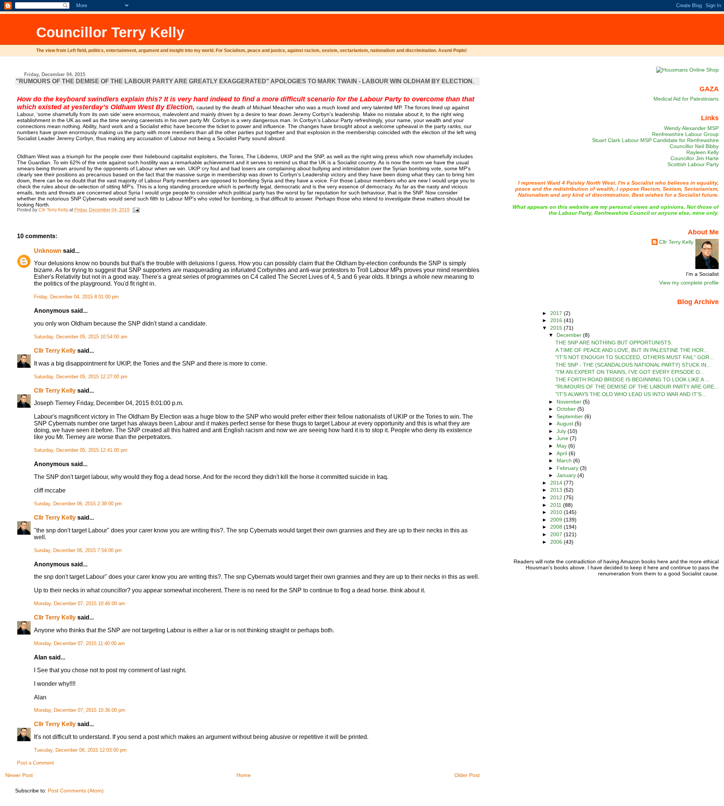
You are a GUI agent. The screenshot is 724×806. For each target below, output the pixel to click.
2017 (557, 313)
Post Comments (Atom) (76, 791)
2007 (557, 534)
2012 (557, 497)
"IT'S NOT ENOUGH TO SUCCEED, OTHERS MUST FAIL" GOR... (634, 357)
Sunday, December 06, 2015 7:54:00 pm (78, 550)
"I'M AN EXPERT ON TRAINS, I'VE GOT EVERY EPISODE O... (629, 372)
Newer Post (19, 775)
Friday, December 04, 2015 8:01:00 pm (76, 297)
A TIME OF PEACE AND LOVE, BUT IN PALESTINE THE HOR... (631, 350)
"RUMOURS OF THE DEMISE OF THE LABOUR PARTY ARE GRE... (637, 387)
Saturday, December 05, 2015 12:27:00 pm (80, 376)
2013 (557, 490)
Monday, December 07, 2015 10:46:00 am (79, 603)
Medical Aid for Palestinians (686, 99)
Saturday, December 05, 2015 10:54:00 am (80, 337)
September (570, 416)
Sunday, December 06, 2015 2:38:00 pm (78, 503)
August (566, 424)
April (563, 453)
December (570, 335)
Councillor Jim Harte (694, 158)
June (563, 438)
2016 (557, 320)
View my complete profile (689, 283)
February (568, 468)
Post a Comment (35, 763)
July (562, 431)
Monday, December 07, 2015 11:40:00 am (79, 643)
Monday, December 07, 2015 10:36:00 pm (79, 710)
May (562, 446)
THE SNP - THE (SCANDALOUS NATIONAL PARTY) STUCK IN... (633, 365)
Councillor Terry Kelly (110, 32)
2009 (557, 520)
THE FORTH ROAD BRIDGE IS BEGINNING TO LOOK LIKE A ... (632, 379)
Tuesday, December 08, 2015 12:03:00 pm (80, 750)
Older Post (467, 775)
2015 (557, 328)
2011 (556, 505)
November (570, 402)
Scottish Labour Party (693, 164)
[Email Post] (136, 210)
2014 (557, 483)
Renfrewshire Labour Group (685, 134)
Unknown (47, 251)
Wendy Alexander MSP (691, 128)
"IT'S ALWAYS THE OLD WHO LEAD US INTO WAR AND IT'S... (630, 394)
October (567, 409)
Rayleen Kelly (702, 152)
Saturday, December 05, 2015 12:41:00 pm (80, 450)
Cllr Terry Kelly (55, 350)
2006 (557, 542)
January (567, 475)
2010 (557, 512)
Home (243, 775)
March (565, 460)
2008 (557, 527)
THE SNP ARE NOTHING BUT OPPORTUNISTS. (613, 343)
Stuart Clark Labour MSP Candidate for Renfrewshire (655, 140)
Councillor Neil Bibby (694, 146)
